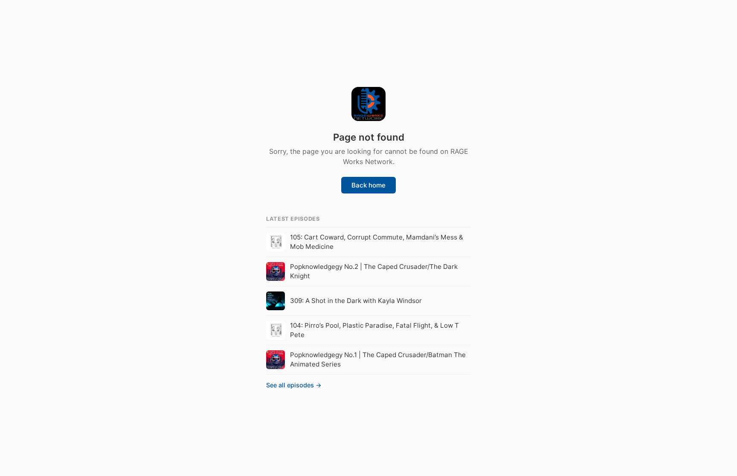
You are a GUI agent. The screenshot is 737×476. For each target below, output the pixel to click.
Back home (368, 185)
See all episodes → (294, 385)
